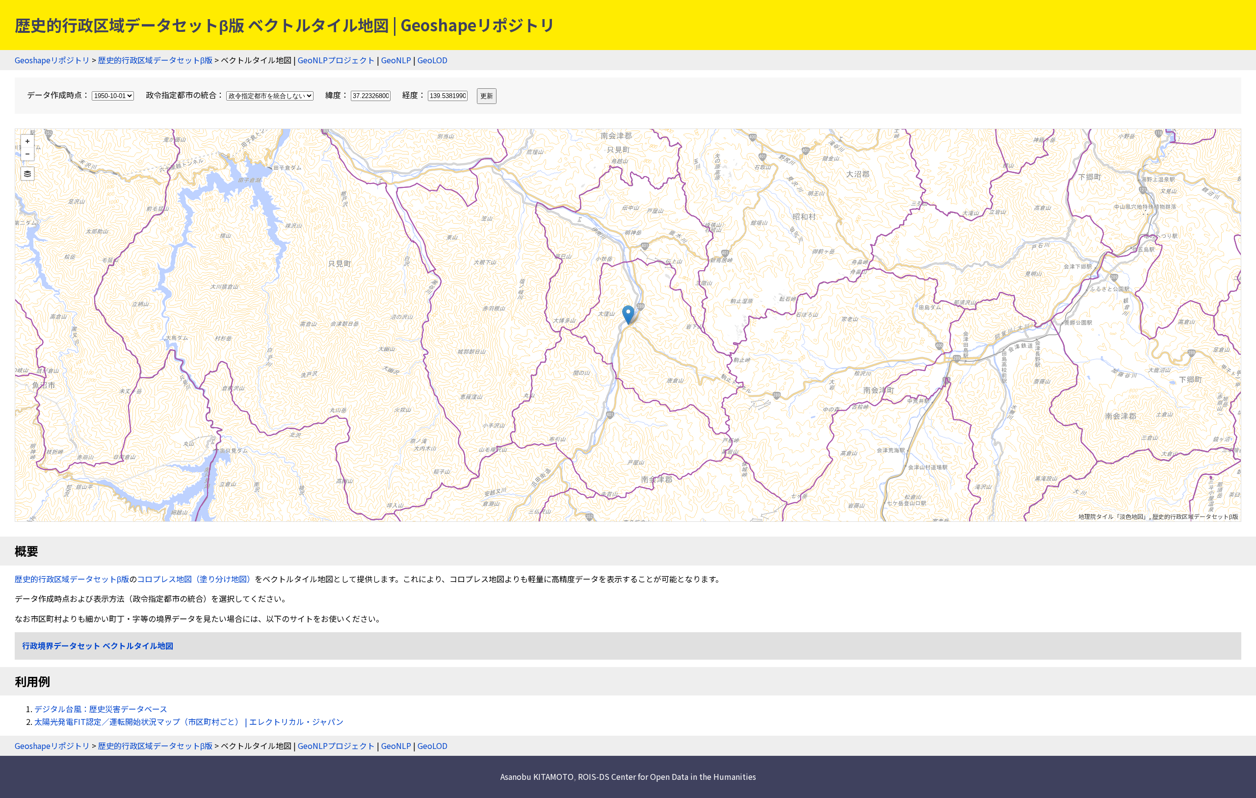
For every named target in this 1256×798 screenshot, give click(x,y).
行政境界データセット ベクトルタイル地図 (97, 645)
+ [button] (27, 141)
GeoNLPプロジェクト (336, 60)
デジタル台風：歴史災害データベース (100, 709)
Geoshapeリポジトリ (52, 60)
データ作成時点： (59, 95)
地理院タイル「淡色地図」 (1113, 516)
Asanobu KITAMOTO (537, 776)
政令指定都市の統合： (186, 95)
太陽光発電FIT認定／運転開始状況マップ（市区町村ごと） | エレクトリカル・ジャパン (188, 721)
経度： (415, 95)
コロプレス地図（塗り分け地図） (196, 579)
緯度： (338, 95)
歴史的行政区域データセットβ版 (155, 60)
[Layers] (27, 173)
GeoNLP (396, 60)
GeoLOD (432, 60)
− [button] (27, 154)
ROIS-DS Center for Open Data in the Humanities (667, 776)
